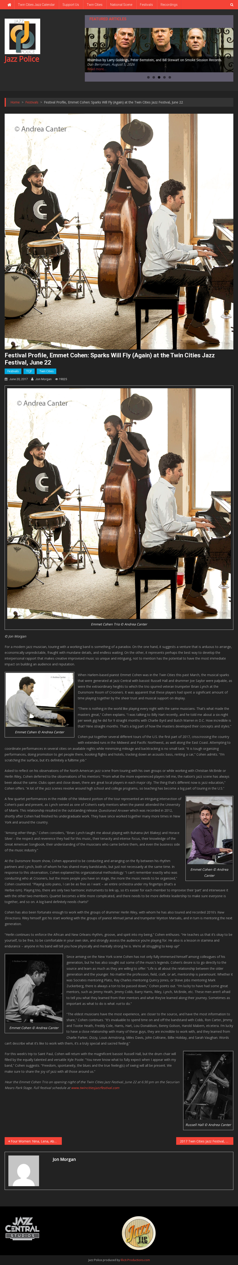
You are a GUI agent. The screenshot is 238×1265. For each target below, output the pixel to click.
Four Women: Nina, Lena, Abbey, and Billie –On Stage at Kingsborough (36, 1141)
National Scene (121, 5)
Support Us (71, 5)
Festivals (146, 5)
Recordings (169, 5)
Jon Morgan (43, 379)
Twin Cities (94, 5)
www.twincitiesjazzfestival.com (95, 1088)
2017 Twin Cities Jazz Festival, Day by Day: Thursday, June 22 (206, 1141)
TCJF (29, 371)
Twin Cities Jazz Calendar (36, 5)
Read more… (96, 69)
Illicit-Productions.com (135, 1260)
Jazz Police (22, 59)
